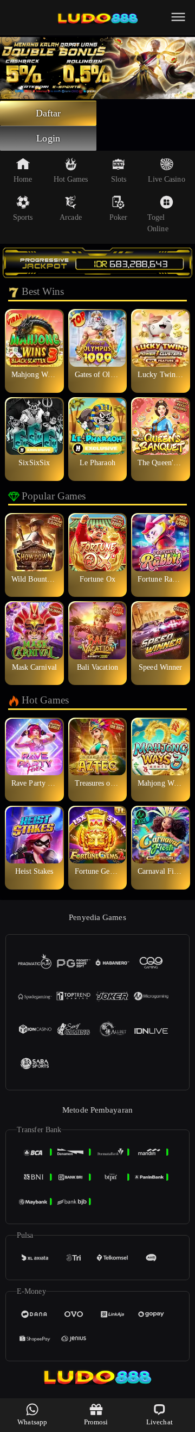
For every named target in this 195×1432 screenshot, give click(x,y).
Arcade (71, 217)
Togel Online (157, 223)
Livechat (159, 1422)
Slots (119, 179)
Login (48, 138)
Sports (23, 217)
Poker (118, 217)
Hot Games (71, 179)
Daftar (48, 113)
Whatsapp (32, 1422)
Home (23, 179)
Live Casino (166, 179)
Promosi (96, 1422)
